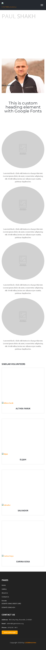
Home (4, 585)
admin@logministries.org (15, 623)
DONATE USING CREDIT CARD (11, 604)
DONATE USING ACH (8, 607)
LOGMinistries (30, 642)
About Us (5, 593)
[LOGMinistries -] (9, 4)
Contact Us (5, 597)
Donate (4, 601)
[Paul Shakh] (23, 76)
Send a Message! (10, 632)
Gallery (4, 589)
